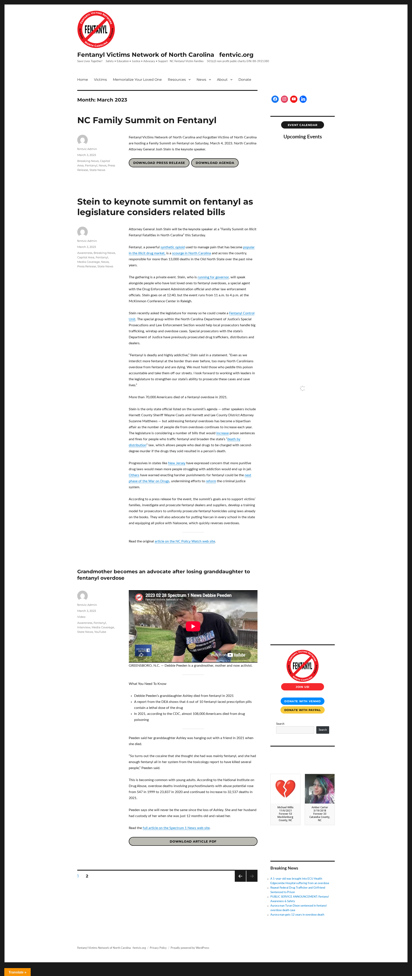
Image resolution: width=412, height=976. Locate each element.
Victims (100, 80)
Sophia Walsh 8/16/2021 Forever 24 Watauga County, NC (285, 813)
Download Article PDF (193, 841)
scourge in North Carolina (191, 253)
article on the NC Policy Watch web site (185, 541)
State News (97, 170)
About (222, 80)
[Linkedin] (303, 99)
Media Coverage (88, 261)
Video (81, 616)
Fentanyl (91, 165)
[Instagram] (284, 99)
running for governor (213, 277)
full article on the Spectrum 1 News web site (176, 828)
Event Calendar (303, 125)
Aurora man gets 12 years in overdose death (297, 914)
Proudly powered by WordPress (190, 948)
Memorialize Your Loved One (137, 80)
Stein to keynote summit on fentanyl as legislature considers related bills (165, 206)
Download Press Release (159, 163)
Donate (244, 80)
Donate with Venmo (302, 701)
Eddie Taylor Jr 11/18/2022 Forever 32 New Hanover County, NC (320, 813)
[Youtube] (293, 99)
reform (211, 481)
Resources (177, 80)
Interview (83, 627)
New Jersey (176, 463)
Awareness (84, 252)
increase (222, 433)
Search (280, 724)
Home (82, 80)
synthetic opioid (173, 247)
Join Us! (302, 687)
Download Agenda (215, 163)
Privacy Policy (158, 948)
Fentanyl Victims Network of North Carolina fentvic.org (165, 54)
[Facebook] (275, 99)
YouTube (100, 631)
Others (134, 475)
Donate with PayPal (302, 710)
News (201, 80)
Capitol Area (85, 257)
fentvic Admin (87, 149)
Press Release (86, 266)
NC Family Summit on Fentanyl (147, 120)
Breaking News (88, 161)
